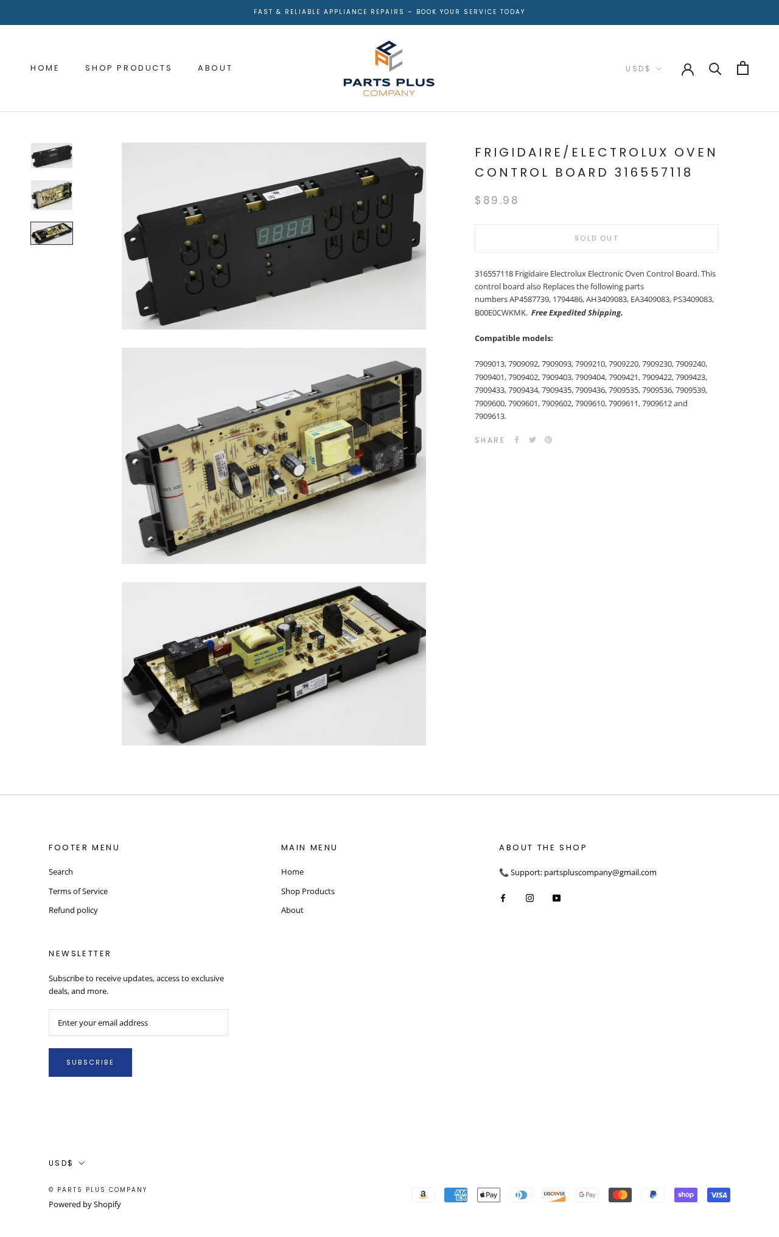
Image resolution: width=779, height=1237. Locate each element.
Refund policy (73, 909)
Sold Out (596, 238)
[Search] (715, 68)
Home (45, 68)
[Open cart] (743, 68)
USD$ (638, 68)
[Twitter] (532, 439)
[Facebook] (516, 439)
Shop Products (128, 68)
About (215, 68)
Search (61, 871)
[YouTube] (557, 897)
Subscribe (90, 1062)
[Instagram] (530, 897)
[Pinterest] (548, 439)
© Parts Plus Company (98, 1189)
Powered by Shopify (85, 1204)
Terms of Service (78, 891)
